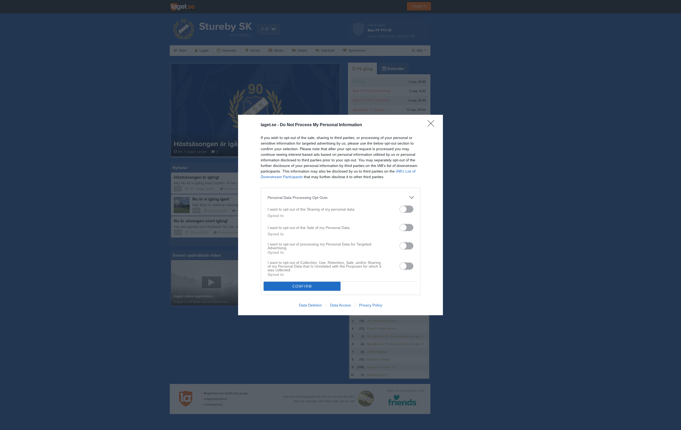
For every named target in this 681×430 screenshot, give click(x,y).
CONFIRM (302, 286)
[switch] (406, 209)
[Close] (432, 125)
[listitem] (340, 197)
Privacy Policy (370, 305)
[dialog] (340, 215)
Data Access (340, 305)
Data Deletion (310, 305)
